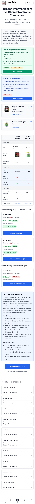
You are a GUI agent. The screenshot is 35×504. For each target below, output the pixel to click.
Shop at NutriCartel (16, 233)
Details (17, 203)
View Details (15, 114)
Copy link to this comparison (19, 371)
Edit (31, 106)
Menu (30, 3)
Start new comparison (18, 366)
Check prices (16, 71)
